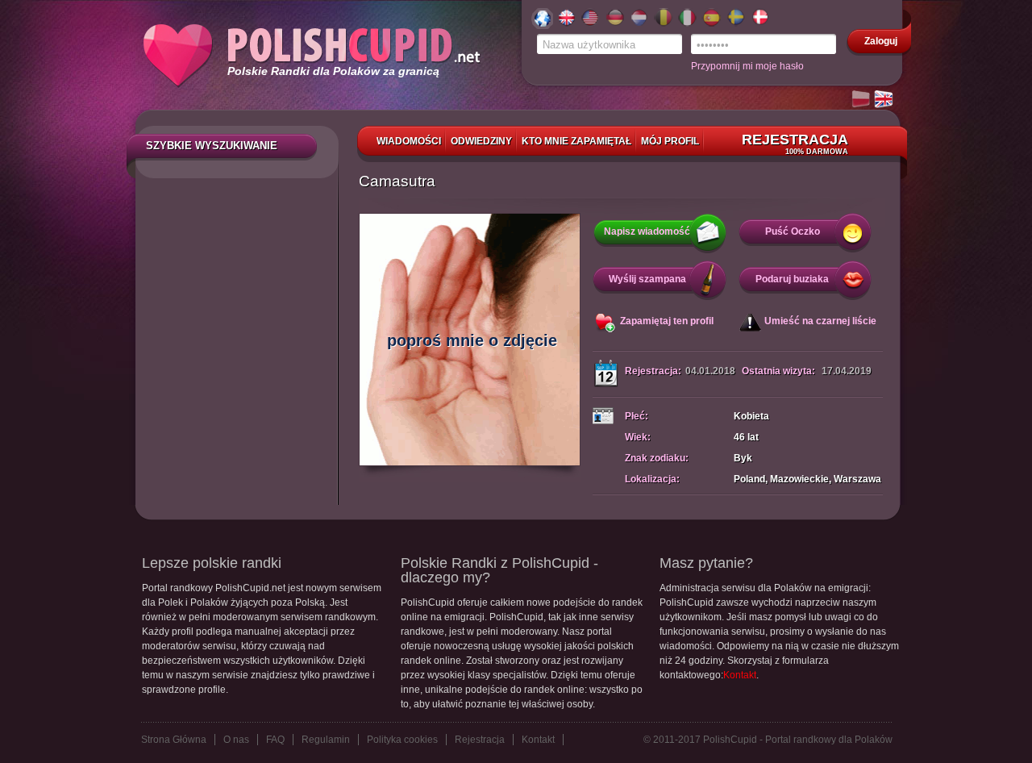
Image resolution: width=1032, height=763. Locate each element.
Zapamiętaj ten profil (667, 321)
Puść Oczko (792, 231)
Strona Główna (173, 739)
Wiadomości (409, 141)
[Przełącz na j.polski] (862, 100)
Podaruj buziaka (792, 279)
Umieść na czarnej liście (820, 321)
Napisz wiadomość (647, 231)
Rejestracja (795, 143)
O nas (236, 739)
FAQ (275, 739)
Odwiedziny (481, 141)
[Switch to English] (884, 100)
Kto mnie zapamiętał (576, 141)
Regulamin (326, 739)
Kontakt (739, 675)
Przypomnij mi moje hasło (747, 66)
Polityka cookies (402, 739)
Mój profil (670, 141)
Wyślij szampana (647, 279)
